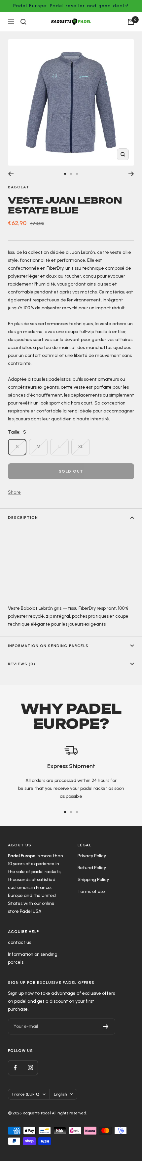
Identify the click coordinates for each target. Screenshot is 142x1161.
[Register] (106, 1026)
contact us (19, 942)
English (60, 1094)
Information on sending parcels (48, 645)
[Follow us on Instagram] (30, 1067)
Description (23, 517)
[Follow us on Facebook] (15, 1067)
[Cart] (130, 22)
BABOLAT (18, 187)
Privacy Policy (92, 856)
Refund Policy (92, 868)
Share (14, 492)
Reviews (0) (21, 664)
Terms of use (91, 891)
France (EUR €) (25, 1094)
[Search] (23, 22)
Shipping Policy (93, 879)
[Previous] (11, 174)
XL (80, 446)
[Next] (131, 174)
